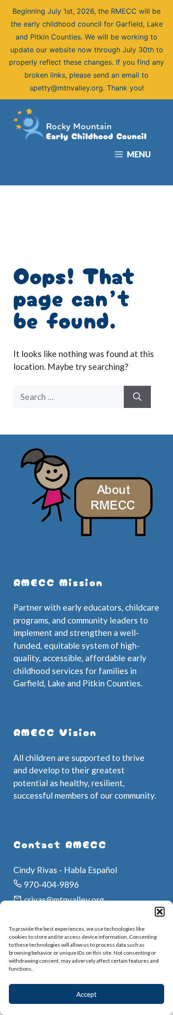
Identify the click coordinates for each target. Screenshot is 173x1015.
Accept (86, 994)
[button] (159, 911)
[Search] (137, 397)
